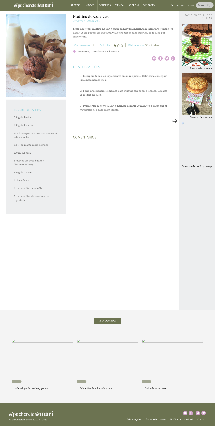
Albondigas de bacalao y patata (31, 388)
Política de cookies (156, 419)
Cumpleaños (98, 51)
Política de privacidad (181, 419)
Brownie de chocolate (201, 68)
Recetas (75, 5)
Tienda (119, 5)
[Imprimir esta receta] (174, 120)
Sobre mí (134, 5)
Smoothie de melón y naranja (197, 166)
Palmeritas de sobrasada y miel (96, 388)
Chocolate (113, 51)
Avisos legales (134, 419)
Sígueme (191, 5)
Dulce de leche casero (156, 388)
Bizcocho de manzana (201, 117)
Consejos (105, 5)
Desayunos (82, 51)
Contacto (149, 5)
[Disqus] (125, 180)
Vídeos (90, 5)
